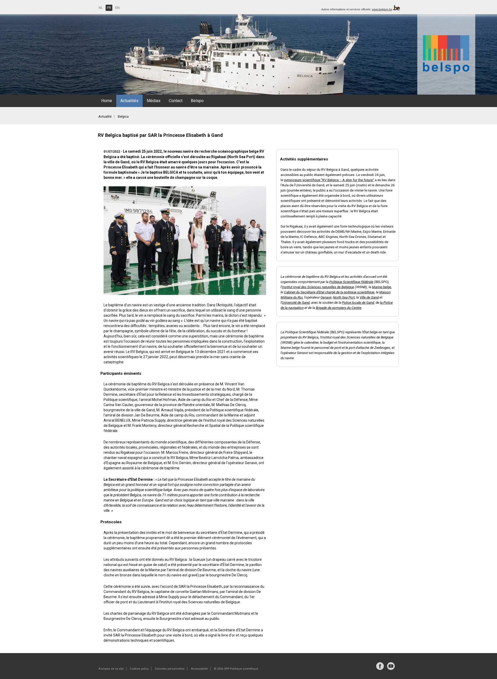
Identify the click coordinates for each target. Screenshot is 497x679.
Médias (153, 100)
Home (106, 100)
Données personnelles (170, 668)
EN (117, 8)
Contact (175, 100)
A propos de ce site (110, 668)
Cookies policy (139, 668)
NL (101, 8)
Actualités (129, 100)
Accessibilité (199, 668)
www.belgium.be (382, 9)
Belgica (123, 116)
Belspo (197, 100)
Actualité (105, 116)
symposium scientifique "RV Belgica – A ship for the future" (329, 180)
